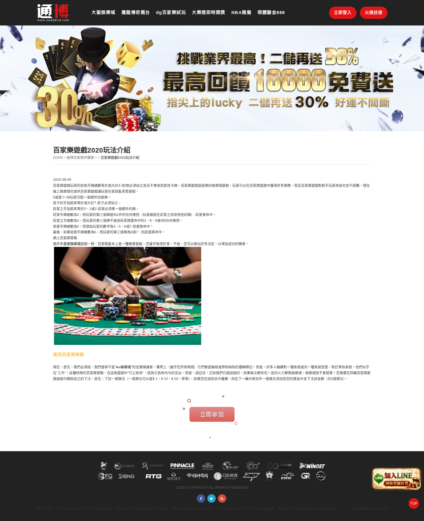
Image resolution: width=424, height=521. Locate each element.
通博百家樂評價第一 (81, 157)
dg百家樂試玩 (171, 12)
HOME (58, 157)
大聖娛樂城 (104, 12)
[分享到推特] (211, 498)
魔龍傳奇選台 (135, 12)
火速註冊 (374, 12)
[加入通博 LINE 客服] (396, 480)
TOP (413, 503)
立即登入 (343, 12)
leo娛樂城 (123, 367)
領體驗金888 (271, 12)
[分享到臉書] (201, 498)
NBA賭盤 (241, 12)
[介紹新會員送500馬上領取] (53, 12)
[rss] (222, 498)
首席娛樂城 (71, 244)
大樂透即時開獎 (208, 12)
